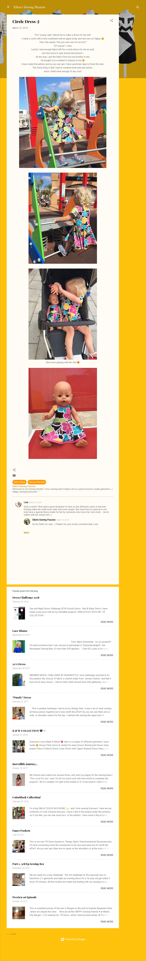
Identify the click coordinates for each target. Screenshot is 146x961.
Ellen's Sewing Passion (29, 7)
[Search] (137, 7)
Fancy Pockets (21, 830)
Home (13, 934)
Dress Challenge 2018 (25, 597)
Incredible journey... (25, 764)
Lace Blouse (20, 631)
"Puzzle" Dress (21, 697)
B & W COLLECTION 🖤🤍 (29, 730)
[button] (111, 21)
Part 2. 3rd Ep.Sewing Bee (28, 864)
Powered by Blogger (74, 939)
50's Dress (19, 664)
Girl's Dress (19, 482)
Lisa (26, 502)
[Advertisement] (130, 57)
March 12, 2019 (35, 502)
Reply (27, 533)
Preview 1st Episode (24, 897)
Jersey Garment (37, 482)
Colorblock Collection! (26, 797)
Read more (107, 622)
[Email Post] (14, 476)
